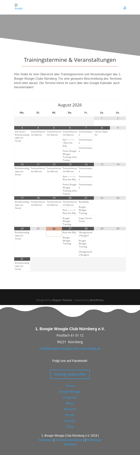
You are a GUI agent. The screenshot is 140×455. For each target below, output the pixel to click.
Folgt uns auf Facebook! (70, 361)
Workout (70, 409)
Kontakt (70, 421)
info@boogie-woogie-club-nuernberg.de (70, 348)
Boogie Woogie (70, 392)
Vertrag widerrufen (70, 374)
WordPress (97, 300)
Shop (69, 427)
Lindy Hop (70, 397)
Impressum (46, 440)
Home (70, 386)
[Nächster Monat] (118, 104)
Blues (70, 403)
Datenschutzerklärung (70, 440)
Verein (69, 415)
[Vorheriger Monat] (22, 104)
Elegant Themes (62, 300)
